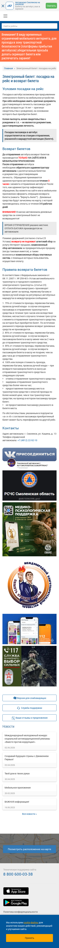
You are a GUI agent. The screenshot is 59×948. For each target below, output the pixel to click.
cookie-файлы (31, 922)
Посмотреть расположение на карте (29, 849)
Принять (29, 937)
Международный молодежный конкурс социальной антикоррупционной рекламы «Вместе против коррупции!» (27, 738)
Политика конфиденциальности (20, 911)
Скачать (51, 5)
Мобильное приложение (18, 787)
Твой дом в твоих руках (17, 773)
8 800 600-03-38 (18, 874)
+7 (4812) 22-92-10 (27, 440)
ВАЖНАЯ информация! (17, 801)
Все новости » (29, 813)
